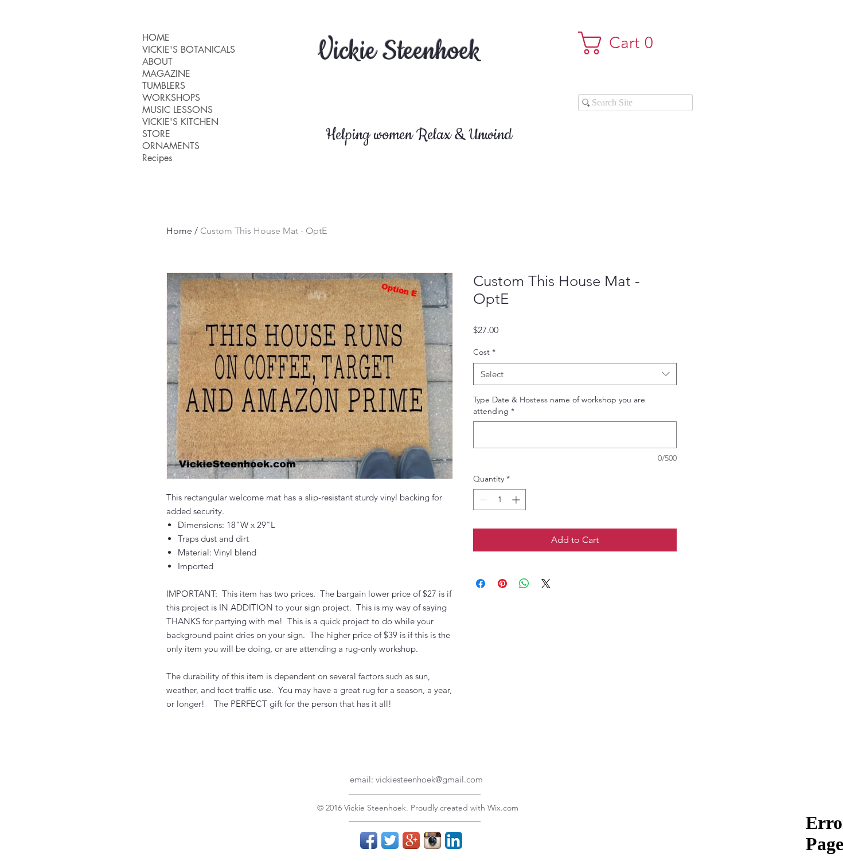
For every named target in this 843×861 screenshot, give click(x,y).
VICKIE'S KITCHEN (180, 122)
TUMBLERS (163, 86)
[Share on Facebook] (480, 583)
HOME (156, 38)
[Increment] (517, 500)
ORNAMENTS (171, 146)
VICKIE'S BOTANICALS (188, 50)
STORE (156, 134)
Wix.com (502, 808)
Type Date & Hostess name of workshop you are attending (559, 405)
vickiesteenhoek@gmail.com (429, 779)
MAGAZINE (166, 74)
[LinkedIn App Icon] (453, 840)
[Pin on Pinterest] (502, 583)
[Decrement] (482, 500)
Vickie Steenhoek (399, 51)
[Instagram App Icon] (432, 840)
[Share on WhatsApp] (524, 583)
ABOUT (157, 62)
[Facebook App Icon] (368, 840)
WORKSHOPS (171, 98)
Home (179, 230)
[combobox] (575, 374)
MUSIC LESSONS (177, 110)
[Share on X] (546, 583)
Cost (484, 352)
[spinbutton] (499, 500)
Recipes (157, 158)
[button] (621, 43)
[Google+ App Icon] (411, 840)
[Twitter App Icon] (390, 840)
